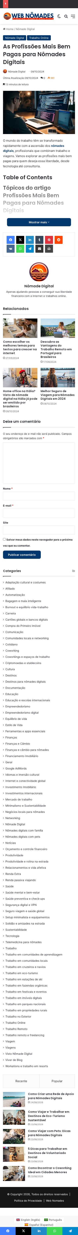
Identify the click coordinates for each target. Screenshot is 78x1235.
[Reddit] (59, 240)
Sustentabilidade (16, 929)
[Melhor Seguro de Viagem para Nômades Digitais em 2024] (58, 377)
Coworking (12, 650)
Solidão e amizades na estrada (25, 923)
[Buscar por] (66, 17)
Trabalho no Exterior (18, 1016)
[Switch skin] (59, 17)
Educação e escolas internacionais (27, 700)
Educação (11, 694)
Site (5, 522)
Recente (21, 1081)
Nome (8, 488)
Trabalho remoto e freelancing (24, 1035)
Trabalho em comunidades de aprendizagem (33, 954)
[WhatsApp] (20, 249)
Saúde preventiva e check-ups (25, 898)
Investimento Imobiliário (20, 787)
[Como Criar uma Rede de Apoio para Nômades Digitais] (14, 1099)
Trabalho (11, 948)
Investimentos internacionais (23, 793)
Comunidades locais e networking (27, 638)
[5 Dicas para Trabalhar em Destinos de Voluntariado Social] (14, 1154)
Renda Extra (13, 873)
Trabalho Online (39, 37)
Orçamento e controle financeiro (26, 849)
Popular (57, 1081)
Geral (8, 762)
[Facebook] (11, 240)
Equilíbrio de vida (16, 718)
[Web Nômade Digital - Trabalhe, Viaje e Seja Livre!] (28, 16)
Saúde (9, 886)
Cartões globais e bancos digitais (26, 619)
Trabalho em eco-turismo (21, 973)
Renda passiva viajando (20, 880)
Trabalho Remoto (16, 1029)
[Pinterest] (49, 240)
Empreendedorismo (17, 706)
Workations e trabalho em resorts (26, 1066)
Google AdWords (16, 768)
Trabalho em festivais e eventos (26, 991)
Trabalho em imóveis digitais (23, 998)
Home (9, 29)
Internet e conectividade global (25, 780)
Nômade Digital (25, 29)
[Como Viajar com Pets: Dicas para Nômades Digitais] (14, 1136)
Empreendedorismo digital (22, 712)
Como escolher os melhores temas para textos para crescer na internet (20, 347)
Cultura (10, 669)
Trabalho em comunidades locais (26, 960)
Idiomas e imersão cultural (22, 774)
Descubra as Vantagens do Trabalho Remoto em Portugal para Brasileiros (56, 349)
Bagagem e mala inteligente (23, 601)
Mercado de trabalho (18, 799)
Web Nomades (55, 1200)
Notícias (10, 842)
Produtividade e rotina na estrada (26, 861)
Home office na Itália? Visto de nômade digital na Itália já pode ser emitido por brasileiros (20, 398)
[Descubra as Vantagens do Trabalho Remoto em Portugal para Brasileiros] (58, 328)
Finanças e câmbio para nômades (27, 749)
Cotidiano (11, 644)
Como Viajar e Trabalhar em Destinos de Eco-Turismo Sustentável (48, 1116)
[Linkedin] (30, 240)
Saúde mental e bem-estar (22, 892)
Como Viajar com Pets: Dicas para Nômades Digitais (49, 1133)
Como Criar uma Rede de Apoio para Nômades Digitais (51, 1096)
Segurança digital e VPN (21, 904)
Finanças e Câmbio (17, 743)
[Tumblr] (39, 240)
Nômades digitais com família (24, 830)
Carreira (10, 613)
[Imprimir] (49, 249)
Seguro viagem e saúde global (24, 911)
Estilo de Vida (14, 725)
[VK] (11, 249)
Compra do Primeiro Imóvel (22, 625)
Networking (12, 818)
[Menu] (73, 17)
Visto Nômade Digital (18, 1053)
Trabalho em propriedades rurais (26, 1010)
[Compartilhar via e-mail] (39, 249)
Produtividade (14, 855)
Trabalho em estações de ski (23, 979)
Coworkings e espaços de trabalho (27, 656)
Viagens (10, 1047)
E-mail (8, 505)
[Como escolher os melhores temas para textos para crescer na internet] (20, 328)
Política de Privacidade (28, 1200)
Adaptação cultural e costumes (25, 582)
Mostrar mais (38, 222)
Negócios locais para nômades (25, 811)
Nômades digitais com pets (22, 836)
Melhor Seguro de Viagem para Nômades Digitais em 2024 (58, 395)
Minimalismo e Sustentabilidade (25, 805)
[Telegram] (30, 249)
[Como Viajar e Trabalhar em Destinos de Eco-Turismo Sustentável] (14, 1117)
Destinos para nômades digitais (25, 681)
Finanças (11, 737)
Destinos (11, 675)
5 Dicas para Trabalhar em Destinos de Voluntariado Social (47, 1153)
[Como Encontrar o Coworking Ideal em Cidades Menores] (14, 1173)
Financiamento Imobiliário (21, 756)
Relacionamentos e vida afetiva (25, 867)
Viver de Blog (13, 1060)
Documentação (15, 687)
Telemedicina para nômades (23, 942)
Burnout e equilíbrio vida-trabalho (26, 607)
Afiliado (10, 588)
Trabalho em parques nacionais (25, 1004)
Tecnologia (12, 936)
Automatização (15, 594)
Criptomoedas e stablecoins (23, 663)
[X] (20, 240)
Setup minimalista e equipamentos (27, 917)
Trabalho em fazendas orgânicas (26, 985)
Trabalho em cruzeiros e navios (25, 967)
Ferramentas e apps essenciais (25, 731)
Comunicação (14, 632)
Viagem (10, 1041)
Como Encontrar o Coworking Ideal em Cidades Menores (49, 1170)
